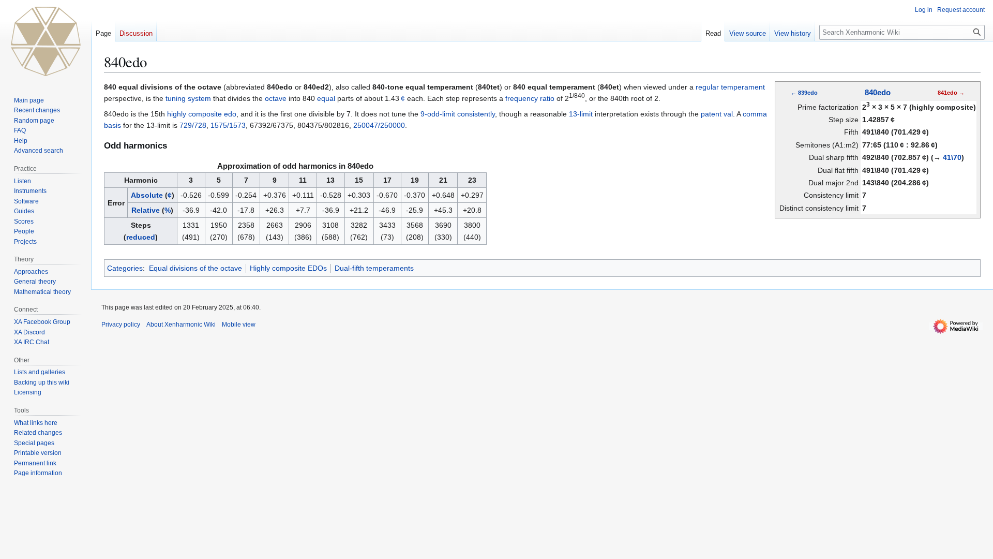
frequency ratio (529, 98)
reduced (140, 237)
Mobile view (238, 324)
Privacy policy (120, 324)
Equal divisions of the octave (195, 268)
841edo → (951, 93)
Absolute (147, 195)
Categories (125, 268)
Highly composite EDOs (288, 268)
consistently (476, 114)
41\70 (952, 157)
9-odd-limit (437, 114)
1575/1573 (228, 125)
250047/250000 (379, 125)
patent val (717, 114)
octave (276, 98)
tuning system (188, 98)
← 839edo (804, 93)
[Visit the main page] (45, 41)
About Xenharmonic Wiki (181, 324)
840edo (878, 93)
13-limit (581, 114)
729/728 (192, 125)
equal (326, 98)
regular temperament (730, 87)
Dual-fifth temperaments (374, 268)
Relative (145, 210)
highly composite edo (201, 114)
